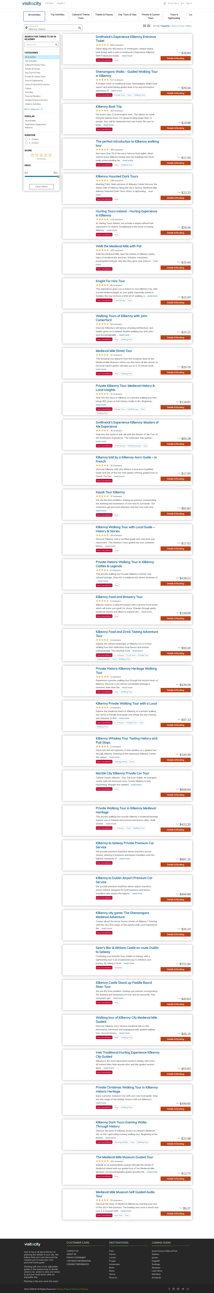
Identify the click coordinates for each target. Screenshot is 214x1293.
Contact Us (72, 1251)
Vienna (112, 1254)
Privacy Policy (63, 1289)
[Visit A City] (32, 1244)
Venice (112, 1274)
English (60, 3)
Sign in (189, 3)
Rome (111, 1271)
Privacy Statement (76, 1257)
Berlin (111, 1267)
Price (181, 26)
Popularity (165, 26)
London (112, 1257)
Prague (112, 1261)
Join (182, 3)
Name (188, 26)
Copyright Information (79, 1261)
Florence (113, 1277)
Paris (111, 1251)
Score (174, 26)
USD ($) (49, 3)
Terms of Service (80, 1289)
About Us (71, 1254)
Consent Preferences (78, 1264)
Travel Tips (173, 3)
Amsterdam (114, 1264)
